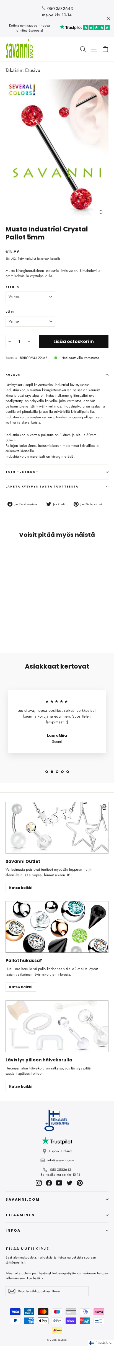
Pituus (12, 287)
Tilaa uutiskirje (27, 1248)
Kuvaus (13, 375)
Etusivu (32, 70)
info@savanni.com (60, 1160)
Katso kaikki (20, 887)
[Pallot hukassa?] (57, 927)
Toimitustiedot (22, 472)
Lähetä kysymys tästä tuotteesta (42, 486)
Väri (10, 312)
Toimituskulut (27, 258)
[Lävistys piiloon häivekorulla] (57, 1026)
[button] (101, 1343)
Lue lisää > (35, 1278)
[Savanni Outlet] (57, 828)
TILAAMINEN (20, 1215)
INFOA (13, 1230)
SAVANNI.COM (23, 1199)
